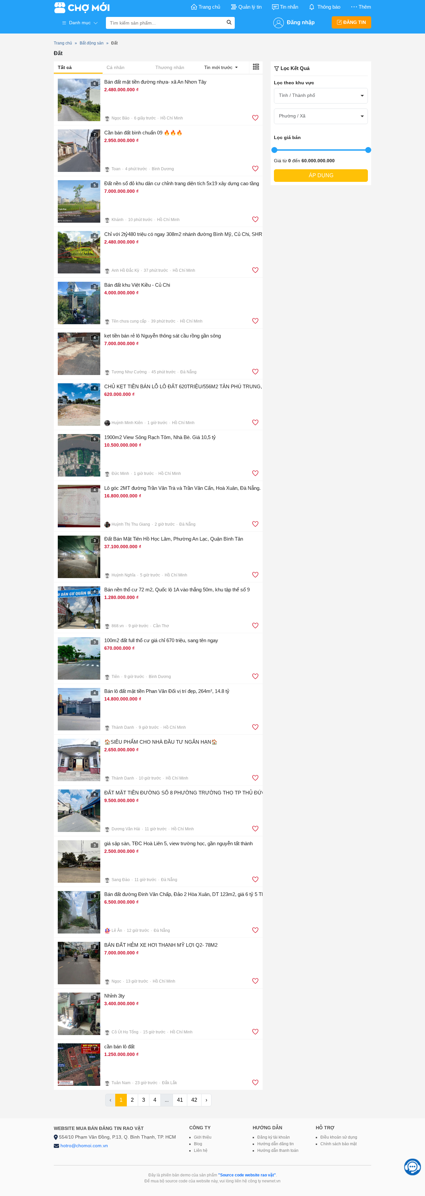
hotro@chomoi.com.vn (84, 1145)
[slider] (274, 150)
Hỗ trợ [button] (325, 1127)
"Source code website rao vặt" (247, 1175)
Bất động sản (92, 43)
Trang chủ (209, 7)
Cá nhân (116, 67)
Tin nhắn (289, 7)
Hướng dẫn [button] (267, 1127)
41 (180, 1100)
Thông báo (328, 7)
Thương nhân (169, 67)
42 (194, 1100)
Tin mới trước (219, 67)
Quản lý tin (250, 7)
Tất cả (65, 67)
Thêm (365, 7)
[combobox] (321, 96)
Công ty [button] (200, 1127)
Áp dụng (321, 175)
